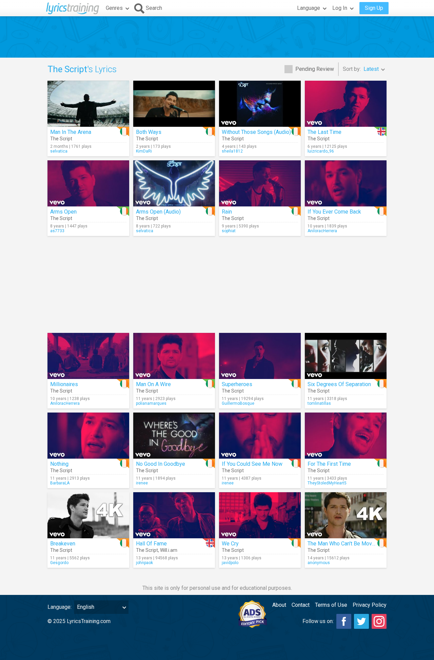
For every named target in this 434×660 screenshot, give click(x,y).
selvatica (58, 151)
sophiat (229, 230)
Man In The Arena (70, 132)
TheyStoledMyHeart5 (327, 483)
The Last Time (324, 132)
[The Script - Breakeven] (88, 515)
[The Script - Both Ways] (174, 104)
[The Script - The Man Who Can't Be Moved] (346, 515)
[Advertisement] (217, 37)
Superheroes (237, 384)
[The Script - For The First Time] (346, 436)
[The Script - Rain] (260, 183)
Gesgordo (59, 562)
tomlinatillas (319, 403)
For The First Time (329, 464)
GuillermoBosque (238, 403)
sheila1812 (232, 151)
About (279, 605)
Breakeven (62, 543)
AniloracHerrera (322, 230)
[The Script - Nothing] (88, 436)
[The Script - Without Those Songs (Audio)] (260, 104)
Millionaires (64, 384)
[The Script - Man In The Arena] (88, 104)
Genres (114, 8)
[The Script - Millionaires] (88, 356)
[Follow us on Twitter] (361, 621)
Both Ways (148, 132)
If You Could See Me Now (252, 464)
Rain (227, 211)
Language (308, 8)
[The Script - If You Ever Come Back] (346, 183)
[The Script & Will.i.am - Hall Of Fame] (174, 515)
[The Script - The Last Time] (346, 104)
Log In (339, 8)
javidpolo (230, 562)
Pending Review (314, 69)
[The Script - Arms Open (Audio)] (174, 183)
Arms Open (63, 211)
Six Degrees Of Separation (339, 384)
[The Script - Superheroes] (260, 356)
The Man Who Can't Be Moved (343, 543)
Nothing (59, 464)
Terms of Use (331, 605)
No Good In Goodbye (160, 464)
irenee (142, 483)
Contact (301, 605)
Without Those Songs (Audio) (256, 132)
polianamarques (151, 403)
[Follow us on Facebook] (343, 621)
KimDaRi (144, 151)
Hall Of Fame (151, 543)
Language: (59, 607)
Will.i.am (168, 550)
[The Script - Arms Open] (88, 183)
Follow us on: (318, 621)
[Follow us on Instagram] (379, 621)
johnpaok (144, 562)
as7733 (57, 230)
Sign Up (374, 8)
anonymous (319, 562)
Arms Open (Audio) (158, 211)
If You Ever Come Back (334, 211)
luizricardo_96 (321, 151)
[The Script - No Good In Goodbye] (174, 436)
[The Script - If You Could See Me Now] (260, 436)
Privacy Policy (370, 605)
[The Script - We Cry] (260, 515)
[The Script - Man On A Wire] (174, 356)
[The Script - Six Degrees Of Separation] (346, 356)
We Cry (230, 543)
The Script (61, 138)
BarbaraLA (60, 483)
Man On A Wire (153, 384)
